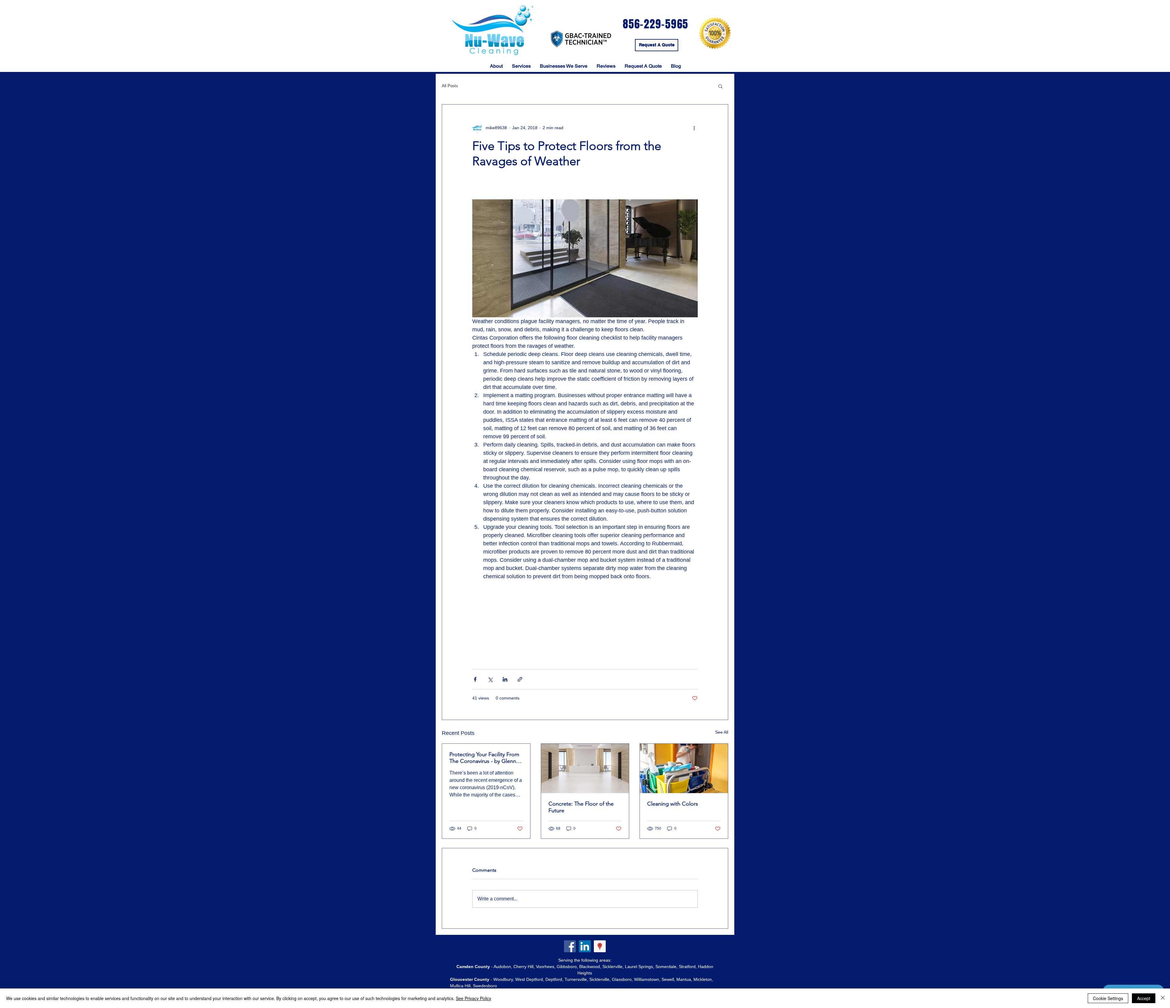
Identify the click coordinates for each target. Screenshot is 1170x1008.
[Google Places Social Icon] (600, 946)
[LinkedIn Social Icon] (585, 946)
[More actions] (694, 127)
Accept (1143, 998)
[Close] (1162, 998)
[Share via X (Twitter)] (490, 679)
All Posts (450, 86)
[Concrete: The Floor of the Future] (585, 768)
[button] (720, 86)
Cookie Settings (1108, 998)
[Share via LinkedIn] (505, 679)
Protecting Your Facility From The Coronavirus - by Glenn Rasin (484, 757)
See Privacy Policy (473, 998)
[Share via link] (520, 679)
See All (721, 732)
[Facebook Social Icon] (570, 946)
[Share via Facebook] (475, 679)
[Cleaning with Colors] (684, 768)
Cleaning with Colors (672, 803)
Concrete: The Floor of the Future (581, 807)
